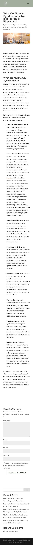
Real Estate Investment (18, 27)
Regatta (9, 178)
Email (5, 447)
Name (5, 440)
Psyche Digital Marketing (21, 540)
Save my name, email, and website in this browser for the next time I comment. (16, 465)
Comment (7, 420)
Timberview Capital (11, 25)
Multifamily (6, 27)
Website (6, 455)
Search (26, 490)
